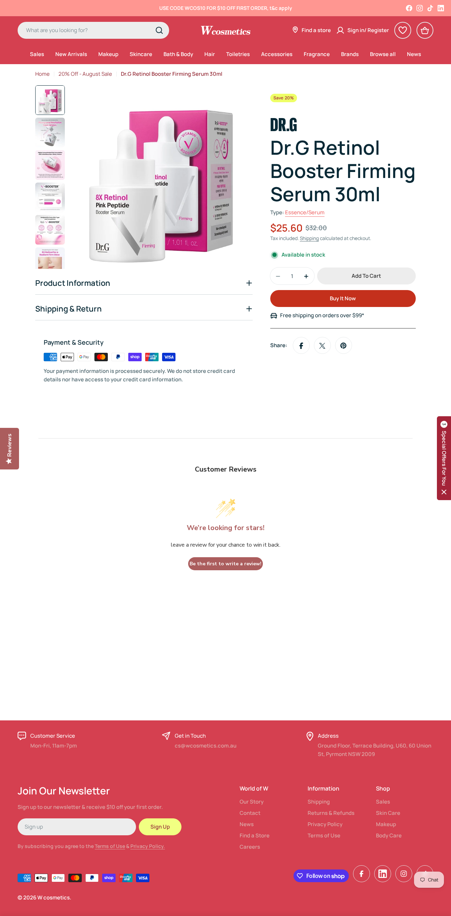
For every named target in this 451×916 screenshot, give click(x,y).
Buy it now (343, 298)
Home (42, 74)
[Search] (159, 30)
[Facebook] (409, 8)
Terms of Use (110, 846)
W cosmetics (53, 897)
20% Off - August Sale (85, 74)
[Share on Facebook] (301, 345)
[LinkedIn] (441, 8)
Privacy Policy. (147, 846)
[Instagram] (419, 8)
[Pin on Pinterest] (343, 345)
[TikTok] (430, 8)
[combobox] (93, 30)
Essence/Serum (305, 212)
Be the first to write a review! (225, 563)
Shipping (309, 238)
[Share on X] (322, 345)
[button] (444, 458)
